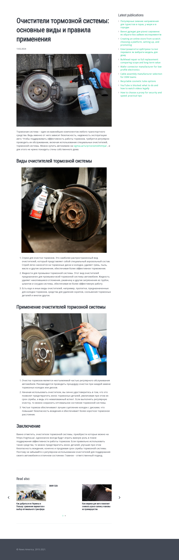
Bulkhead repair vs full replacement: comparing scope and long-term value (140, 61)
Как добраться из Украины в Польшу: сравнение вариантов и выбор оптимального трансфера (30, 506)
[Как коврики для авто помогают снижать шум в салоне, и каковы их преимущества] (97, 492)
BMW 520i (53, 485)
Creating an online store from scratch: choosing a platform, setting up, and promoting (140, 41)
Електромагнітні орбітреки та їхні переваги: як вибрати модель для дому (139, 52)
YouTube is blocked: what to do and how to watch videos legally (139, 87)
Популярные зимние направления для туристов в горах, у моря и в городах (139, 24)
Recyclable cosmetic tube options (138, 81)
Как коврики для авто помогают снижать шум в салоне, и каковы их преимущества (96, 506)
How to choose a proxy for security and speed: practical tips (141, 94)
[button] (63, 515)
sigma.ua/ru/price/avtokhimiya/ (90, 145)
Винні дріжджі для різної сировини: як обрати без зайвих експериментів (140, 33)
